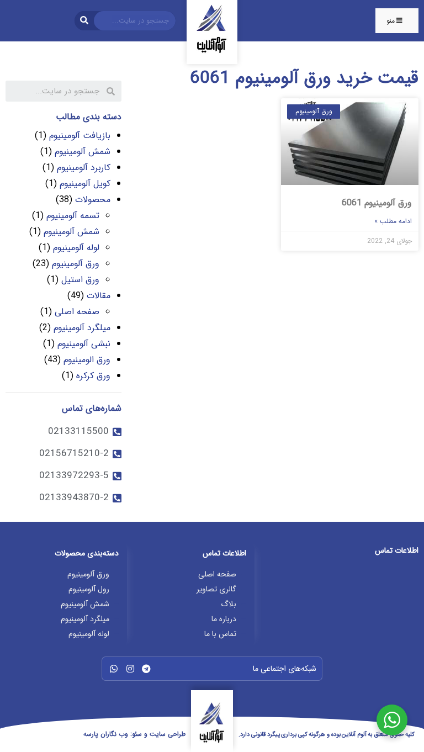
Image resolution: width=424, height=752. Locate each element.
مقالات (98, 296)
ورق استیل (80, 280)
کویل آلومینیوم (85, 183)
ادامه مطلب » (393, 221)
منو (390, 20)
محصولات (92, 199)
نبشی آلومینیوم (83, 344)
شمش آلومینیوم (82, 151)
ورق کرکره (93, 376)
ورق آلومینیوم (75, 264)
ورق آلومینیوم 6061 (377, 203)
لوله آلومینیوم (76, 248)
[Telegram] (146, 669)
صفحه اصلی (77, 312)
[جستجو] (84, 20)
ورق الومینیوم (86, 360)
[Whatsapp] (114, 669)
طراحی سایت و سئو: (134, 734)
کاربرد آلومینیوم (83, 167)
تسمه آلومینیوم (72, 216)
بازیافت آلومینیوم (79, 135)
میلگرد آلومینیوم (82, 328)
